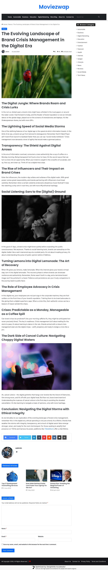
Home (10, 17)
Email (4, 536)
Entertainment (82, 42)
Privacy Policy (85, 561)
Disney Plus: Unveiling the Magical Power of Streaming (60, 485)
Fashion (80, 46)
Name (4, 528)
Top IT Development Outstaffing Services (10, 484)
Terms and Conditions (99, 561)
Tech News (81, 75)
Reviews (80, 69)
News (10, 24)
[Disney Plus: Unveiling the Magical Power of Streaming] (61, 476)
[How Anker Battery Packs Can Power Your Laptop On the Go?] (36, 476)
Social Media (82, 72)
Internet (80, 55)
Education (33, 17)
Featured (81, 49)
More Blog (53, 17)
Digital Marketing (43, 17)
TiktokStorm (49, 429)
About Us (62, 17)
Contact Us (70, 17)
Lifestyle (80, 62)
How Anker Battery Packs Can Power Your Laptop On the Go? (36, 485)
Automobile (17, 17)
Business (25, 17)
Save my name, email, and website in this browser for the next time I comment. (29, 544)
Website (40, 536)
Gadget (80, 59)
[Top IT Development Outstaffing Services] (12, 476)
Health (80, 52)
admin (7, 51)
